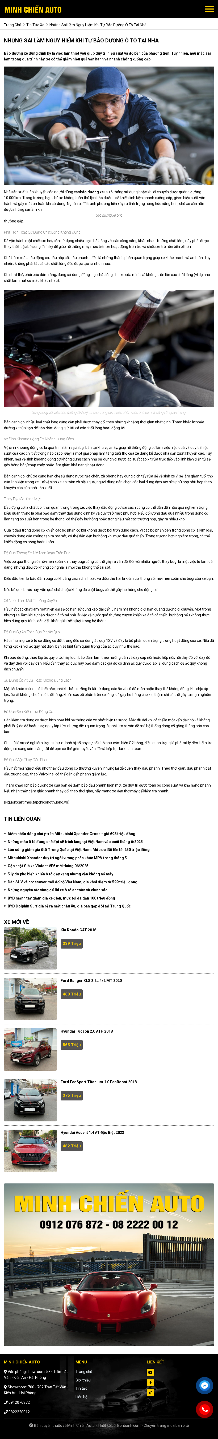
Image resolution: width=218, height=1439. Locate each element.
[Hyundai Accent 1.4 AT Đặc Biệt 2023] (30, 1151)
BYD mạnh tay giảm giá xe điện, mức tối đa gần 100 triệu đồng (61, 898)
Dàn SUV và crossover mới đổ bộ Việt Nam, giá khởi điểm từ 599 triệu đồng (72, 882)
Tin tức (81, 1388)
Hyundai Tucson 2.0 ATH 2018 (87, 1031)
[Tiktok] (150, 1392)
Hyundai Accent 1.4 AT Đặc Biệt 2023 (92, 1132)
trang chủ (12, 25)
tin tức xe (35, 25)
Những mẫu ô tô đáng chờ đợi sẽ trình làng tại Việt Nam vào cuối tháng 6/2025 (75, 842)
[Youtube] (150, 1372)
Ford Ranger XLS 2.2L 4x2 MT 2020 (91, 981)
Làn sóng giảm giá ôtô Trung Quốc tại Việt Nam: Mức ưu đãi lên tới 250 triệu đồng (79, 850)
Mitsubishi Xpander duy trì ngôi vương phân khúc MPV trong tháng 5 (67, 858)
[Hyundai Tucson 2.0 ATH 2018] (30, 1049)
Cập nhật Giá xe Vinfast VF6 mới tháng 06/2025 (48, 866)
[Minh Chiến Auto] (33, 9)
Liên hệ (81, 1397)
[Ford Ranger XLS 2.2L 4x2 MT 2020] (30, 999)
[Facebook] (150, 1382)
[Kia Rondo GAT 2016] (30, 948)
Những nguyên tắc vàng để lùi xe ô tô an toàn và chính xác (57, 890)
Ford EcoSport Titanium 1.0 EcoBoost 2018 (99, 1082)
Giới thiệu (83, 1380)
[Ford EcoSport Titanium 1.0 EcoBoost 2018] (30, 1100)
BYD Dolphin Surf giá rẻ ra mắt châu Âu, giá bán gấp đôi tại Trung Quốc (69, 906)
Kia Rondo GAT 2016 (78, 930)
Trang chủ (84, 1372)
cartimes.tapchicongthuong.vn (42, 802)
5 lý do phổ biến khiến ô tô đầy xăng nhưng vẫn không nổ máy (60, 874)
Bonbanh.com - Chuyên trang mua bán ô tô (153, 1425)
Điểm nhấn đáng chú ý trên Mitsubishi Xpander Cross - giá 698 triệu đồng (71, 834)
